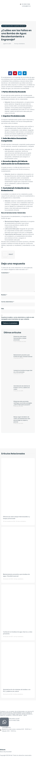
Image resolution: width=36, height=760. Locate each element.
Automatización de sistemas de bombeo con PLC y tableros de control (22, 387)
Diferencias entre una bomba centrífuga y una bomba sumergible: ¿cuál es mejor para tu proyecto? (23, 403)
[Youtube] (18, 737)
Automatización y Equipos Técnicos (14, 26)
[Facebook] (18, 733)
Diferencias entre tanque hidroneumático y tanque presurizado (20, 338)
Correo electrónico (7, 301)
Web (2, 308)
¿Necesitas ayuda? (14, 718)
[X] (18, 740)
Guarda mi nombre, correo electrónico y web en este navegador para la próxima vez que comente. (17, 318)
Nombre (4, 295)
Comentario (5, 272)
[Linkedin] (18, 744)
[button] (17, 18)
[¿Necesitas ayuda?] (4, 722)
